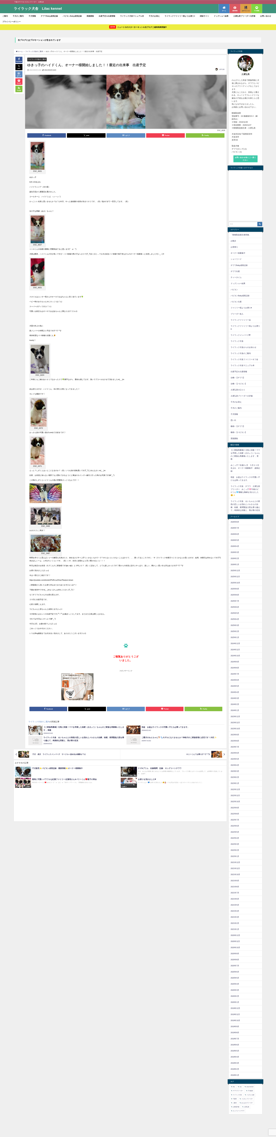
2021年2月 (235, 923)
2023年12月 (235, 716)
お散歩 (233, 241)
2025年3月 (235, 625)
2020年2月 (235, 996)
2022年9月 (235, 808)
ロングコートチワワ (238, 1111)
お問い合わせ (265, 16)
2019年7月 (235, 1039)
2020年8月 (235, 959)
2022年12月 (235, 789)
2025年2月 (235, 631)
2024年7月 (235, 674)
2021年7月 (235, 893)
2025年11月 (235, 576)
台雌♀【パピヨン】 (239, 384)
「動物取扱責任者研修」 (241, 235)
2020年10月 (235, 947)
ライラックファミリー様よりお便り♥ (180, 16)
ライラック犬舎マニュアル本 (132, 16)
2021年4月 (235, 911)
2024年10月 (235, 656)
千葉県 (235, 1099)
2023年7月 (235, 747)
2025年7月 (235, 601)
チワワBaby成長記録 (49, 16)
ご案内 (5, 16)
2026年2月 (235, 558)
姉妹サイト (204, 16)
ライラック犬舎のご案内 (37, 59)
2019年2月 (235, 1069)
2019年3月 (235, 1063)
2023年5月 (235, 759)
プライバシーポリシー (11, 21)
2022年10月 (235, 801)
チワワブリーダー (238, 1090)
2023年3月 (235, 771)
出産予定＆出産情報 (107, 16)
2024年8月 (235, 668)
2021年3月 (235, 917)
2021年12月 (235, 862)
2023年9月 (235, 734)
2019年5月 (235, 1051)
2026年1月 (235, 564)
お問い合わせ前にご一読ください (245, 159)
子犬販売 (250, 1090)
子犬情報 (32, 16)
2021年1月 (235, 929)
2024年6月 (235, 680)
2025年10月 (235, 583)
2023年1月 (235, 783)
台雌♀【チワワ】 (238, 377)
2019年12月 (235, 1008)
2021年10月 (235, 874)
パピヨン (234, 289)
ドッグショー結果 (221, 16)
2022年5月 (235, 832)
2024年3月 (235, 698)
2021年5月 (235, 905)
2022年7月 (235, 820)
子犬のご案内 (18, 16)
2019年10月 (235, 1020)
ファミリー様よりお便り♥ (241, 308)
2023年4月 (235, 765)
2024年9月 (235, 662)
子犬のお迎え (154, 16)
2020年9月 (235, 953)
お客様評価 (236, 1107)
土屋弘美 (246, 1107)
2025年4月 (235, 619)
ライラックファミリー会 (241, 320)
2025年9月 (235, 589)
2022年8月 (235, 814)
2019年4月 (235, 1057)
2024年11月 (235, 649)
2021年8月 (235, 887)
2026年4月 (235, 546)
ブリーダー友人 (237, 314)
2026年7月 (235, 528)
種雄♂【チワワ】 (238, 426)
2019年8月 (235, 1032)
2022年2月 (235, 850)
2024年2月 (235, 704)
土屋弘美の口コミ (238, 390)
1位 (241, 1086)
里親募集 (90, 16)
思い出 (233, 420)
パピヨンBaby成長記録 (72, 16)
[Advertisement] (174, 688)
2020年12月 (235, 935)
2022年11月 (235, 795)
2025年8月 (235, 595)
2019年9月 (235, 1026)
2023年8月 (235, 741)
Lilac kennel (249, 1086)
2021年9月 (235, 880)
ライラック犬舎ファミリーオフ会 (244, 359)
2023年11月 (235, 722)
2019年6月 (235, 1045)
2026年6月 (235, 534)
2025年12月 (235, 570)
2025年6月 (235, 607)
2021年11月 (235, 868)
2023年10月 (235, 728)
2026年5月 (235, 540)
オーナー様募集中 (238, 253)
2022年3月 (235, 844)
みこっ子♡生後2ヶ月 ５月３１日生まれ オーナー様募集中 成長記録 (245, 468)
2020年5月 (235, 978)
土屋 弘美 (221, 69)
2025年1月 (235, 637)
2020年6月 (235, 972)
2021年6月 (235, 899)
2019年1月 (235, 1075)
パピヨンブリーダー (247, 1099)
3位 (234, 1086)
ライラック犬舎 (237, 341)
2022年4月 (235, 838)
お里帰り (234, 247)
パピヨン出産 (236, 302)
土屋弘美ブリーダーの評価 (244, 16)
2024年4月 (235, 692)
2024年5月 (235, 686)
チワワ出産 (235, 271)
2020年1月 (235, 1002)
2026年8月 (235, 522)
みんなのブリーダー (247, 1103)
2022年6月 (235, 826)
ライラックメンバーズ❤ (240, 335)
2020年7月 (235, 965)
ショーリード (236, 259)
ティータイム (236, 277)
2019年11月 (235, 1014)
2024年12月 (235, 643)
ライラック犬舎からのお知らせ (243, 347)
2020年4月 (235, 984)
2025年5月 (235, 613)
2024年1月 (235, 710)
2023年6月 (235, 753)
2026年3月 (235, 552)
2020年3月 (235, 990)
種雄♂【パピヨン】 (239, 432)
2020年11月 (235, 941)
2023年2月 (235, 777)
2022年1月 (235, 856)
